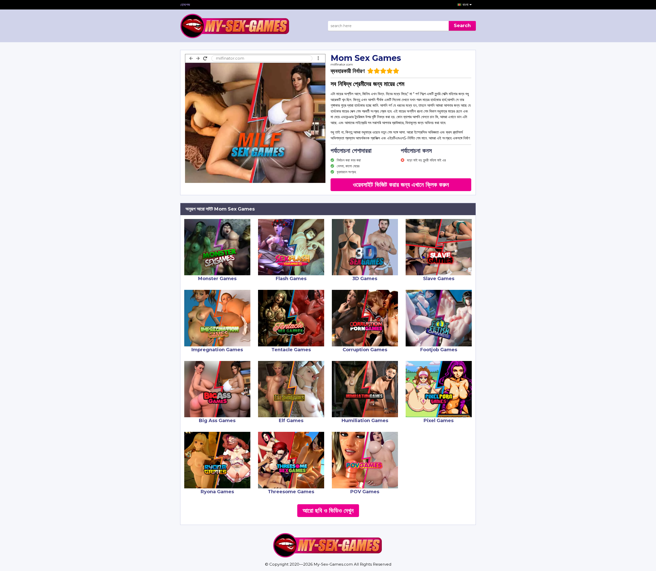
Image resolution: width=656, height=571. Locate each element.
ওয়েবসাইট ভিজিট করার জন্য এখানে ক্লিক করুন (401, 184)
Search (462, 25)
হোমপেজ (185, 4)
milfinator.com (342, 64)
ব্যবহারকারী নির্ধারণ (348, 71)
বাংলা (466, 4)
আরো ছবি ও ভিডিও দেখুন (328, 510)
